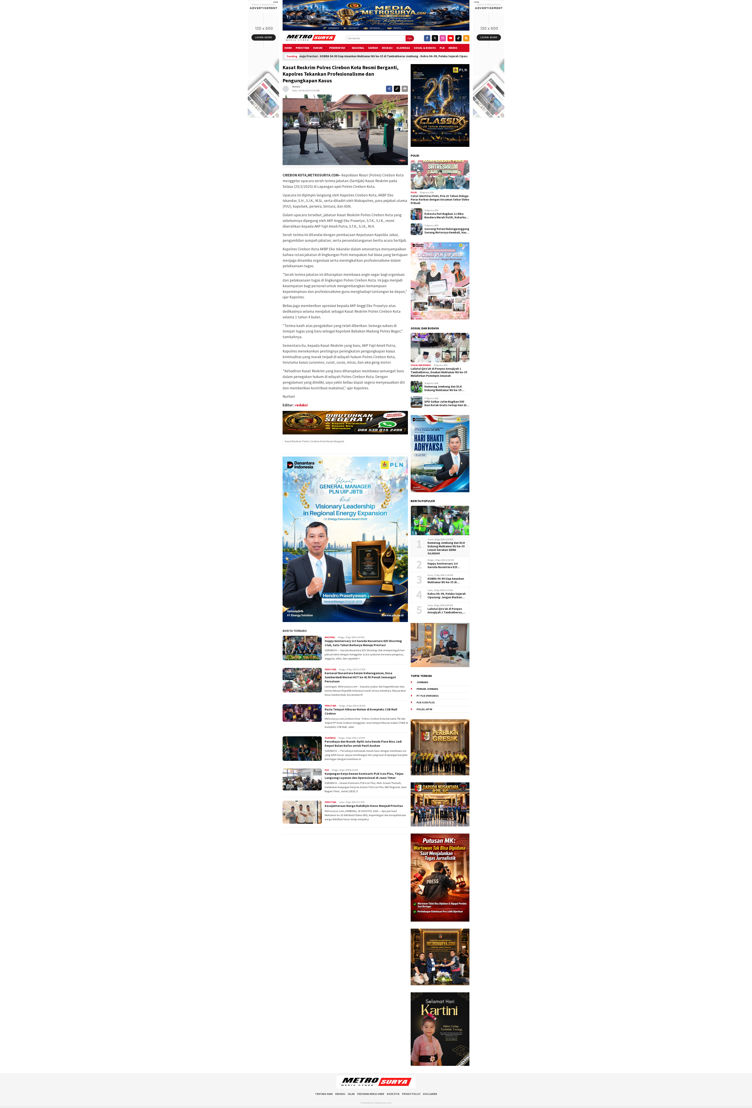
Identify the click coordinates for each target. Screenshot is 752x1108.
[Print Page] (405, 89)
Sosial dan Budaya (421, 365)
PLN (442, 48)
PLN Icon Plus (426, 702)
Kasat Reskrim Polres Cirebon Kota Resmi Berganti (314, 441)
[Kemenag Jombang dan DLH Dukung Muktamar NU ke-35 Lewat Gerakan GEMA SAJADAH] (440, 520)
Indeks (452, 48)
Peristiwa (302, 48)
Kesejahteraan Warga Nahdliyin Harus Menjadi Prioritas (364, 806)
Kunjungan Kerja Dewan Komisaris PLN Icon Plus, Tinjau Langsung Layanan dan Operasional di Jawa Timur (364, 776)
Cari (410, 38)
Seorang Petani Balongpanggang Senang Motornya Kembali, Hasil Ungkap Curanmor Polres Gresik (446, 230)
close (275, 1)
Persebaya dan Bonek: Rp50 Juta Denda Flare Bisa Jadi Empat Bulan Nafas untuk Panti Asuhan (363, 743)
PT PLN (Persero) (428, 695)
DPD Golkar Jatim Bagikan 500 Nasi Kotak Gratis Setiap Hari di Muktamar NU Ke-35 (445, 403)
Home (288, 48)
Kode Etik (393, 1094)
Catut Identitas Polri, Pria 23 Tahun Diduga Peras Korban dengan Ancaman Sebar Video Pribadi (440, 199)
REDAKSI (340, 1094)
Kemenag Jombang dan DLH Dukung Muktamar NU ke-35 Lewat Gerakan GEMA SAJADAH (445, 388)
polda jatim (424, 709)
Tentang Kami (324, 1094)
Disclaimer (430, 1094)
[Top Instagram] (443, 38)
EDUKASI (387, 48)
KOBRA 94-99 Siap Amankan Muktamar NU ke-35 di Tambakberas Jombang (446, 580)
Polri (414, 192)
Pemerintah (337, 48)
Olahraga (403, 48)
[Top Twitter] (435, 38)
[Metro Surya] (311, 38)
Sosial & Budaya (425, 48)
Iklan (351, 1094)
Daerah (373, 48)
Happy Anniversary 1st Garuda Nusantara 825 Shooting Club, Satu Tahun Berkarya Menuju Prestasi (363, 643)
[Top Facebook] (427, 38)
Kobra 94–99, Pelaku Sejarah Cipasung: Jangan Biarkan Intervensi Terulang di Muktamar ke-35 (363, 56)
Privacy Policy (411, 1094)
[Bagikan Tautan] (389, 89)
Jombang (422, 682)
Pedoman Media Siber (370, 1094)
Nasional (358, 48)
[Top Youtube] (450, 38)
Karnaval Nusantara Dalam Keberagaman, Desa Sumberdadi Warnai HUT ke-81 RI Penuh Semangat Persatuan (360, 677)
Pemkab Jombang (427, 689)
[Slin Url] (397, 89)
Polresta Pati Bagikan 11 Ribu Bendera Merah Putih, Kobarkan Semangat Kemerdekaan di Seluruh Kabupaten (445, 215)
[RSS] (466, 38)
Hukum (317, 48)
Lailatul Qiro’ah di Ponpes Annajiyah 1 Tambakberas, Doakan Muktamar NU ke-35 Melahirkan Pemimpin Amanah (439, 372)
